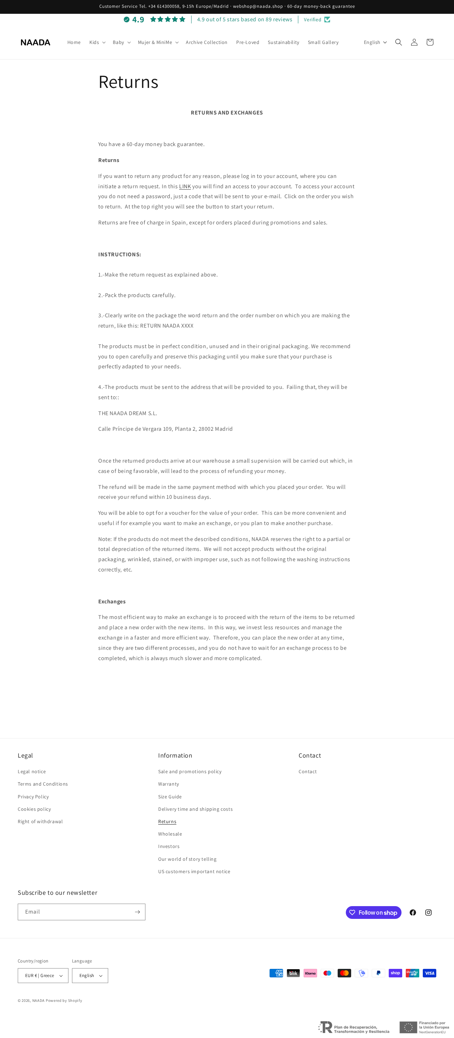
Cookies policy (34, 809)
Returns (167, 821)
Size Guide (170, 796)
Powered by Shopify (64, 1000)
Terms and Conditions (43, 784)
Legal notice (32, 771)
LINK (185, 186)
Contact (308, 771)
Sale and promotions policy (190, 771)
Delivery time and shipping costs (195, 809)
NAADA (38, 1000)
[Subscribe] (137, 912)
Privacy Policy (33, 796)
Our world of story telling (187, 859)
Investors (168, 846)
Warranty (168, 784)
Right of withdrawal (40, 821)
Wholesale (170, 834)
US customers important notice (194, 871)
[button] (97, 42)
